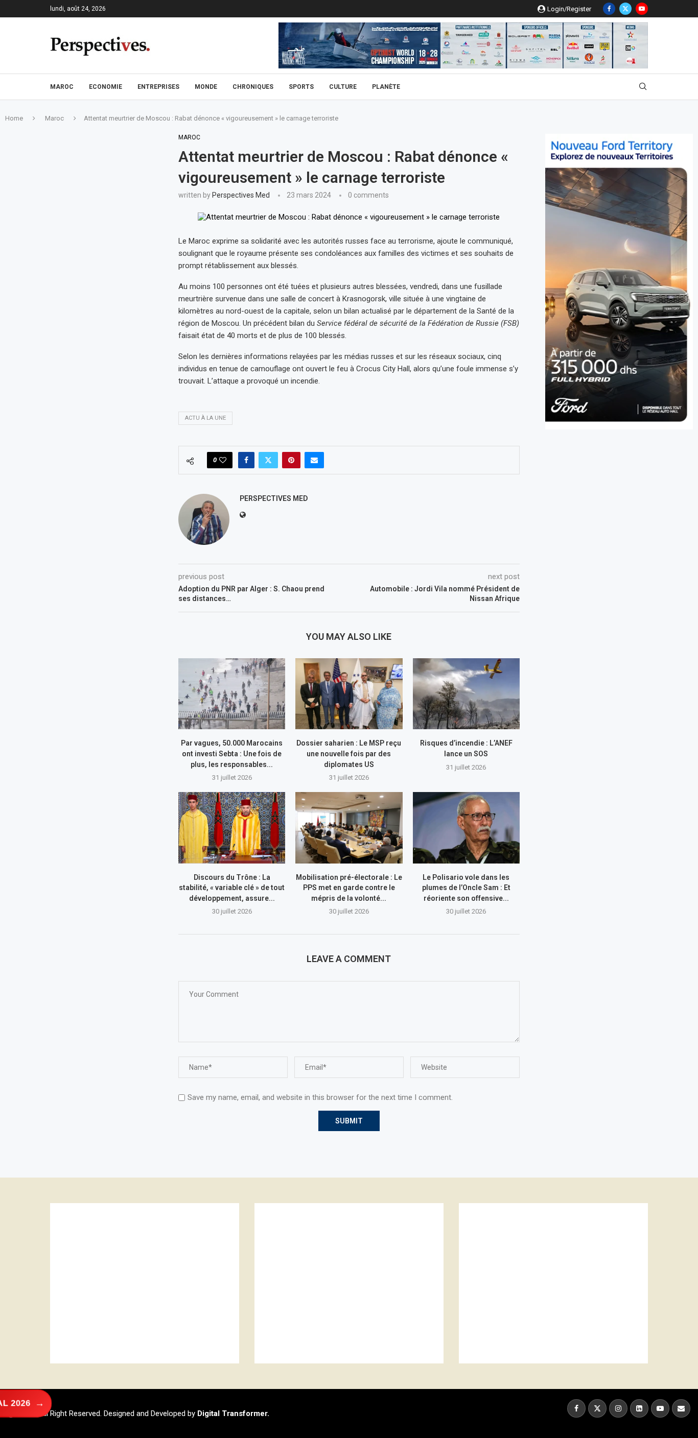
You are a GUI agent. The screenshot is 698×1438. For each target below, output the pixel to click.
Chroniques (252, 86)
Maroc (62, 86)
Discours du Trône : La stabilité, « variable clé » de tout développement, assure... (232, 887)
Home (14, 118)
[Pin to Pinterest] (291, 460)
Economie (105, 86)
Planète (386, 86)
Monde (206, 86)
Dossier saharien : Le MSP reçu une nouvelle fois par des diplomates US (348, 753)
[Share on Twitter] (268, 460)
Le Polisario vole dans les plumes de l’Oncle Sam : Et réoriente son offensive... (466, 887)
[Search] (643, 87)
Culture (343, 86)
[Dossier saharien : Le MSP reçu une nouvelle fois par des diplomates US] (348, 693)
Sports (301, 86)
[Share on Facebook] (246, 460)
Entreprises (158, 86)
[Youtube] (642, 9)
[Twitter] (625, 9)
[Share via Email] (314, 460)
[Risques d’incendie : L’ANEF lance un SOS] (466, 693)
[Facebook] (609, 9)
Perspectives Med (241, 195)
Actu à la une (205, 418)
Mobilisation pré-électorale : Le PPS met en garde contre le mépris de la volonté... (349, 887)
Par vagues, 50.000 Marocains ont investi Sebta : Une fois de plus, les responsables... (232, 753)
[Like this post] (222, 460)
